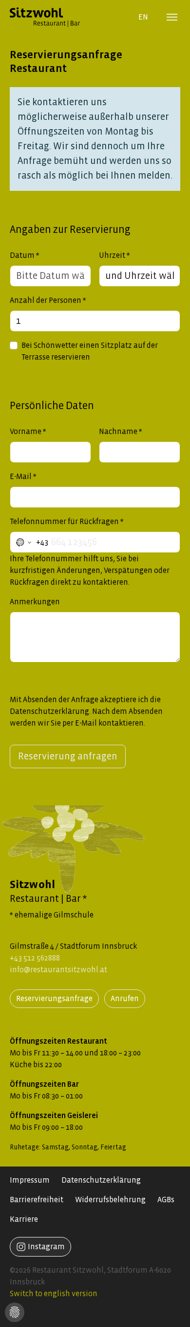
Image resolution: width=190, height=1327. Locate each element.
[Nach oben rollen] (175, 1312)
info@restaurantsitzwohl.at (58, 969)
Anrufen (125, 998)
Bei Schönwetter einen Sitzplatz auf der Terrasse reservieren (89, 351)
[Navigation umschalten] (172, 17)
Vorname (25, 431)
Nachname (118, 431)
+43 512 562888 (35, 958)
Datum (22, 255)
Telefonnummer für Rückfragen (64, 521)
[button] (14, 1310)
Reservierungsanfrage (54, 998)
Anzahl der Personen (45, 300)
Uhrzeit (112, 255)
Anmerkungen (35, 601)
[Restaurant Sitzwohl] (66, 16)
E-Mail (21, 476)
